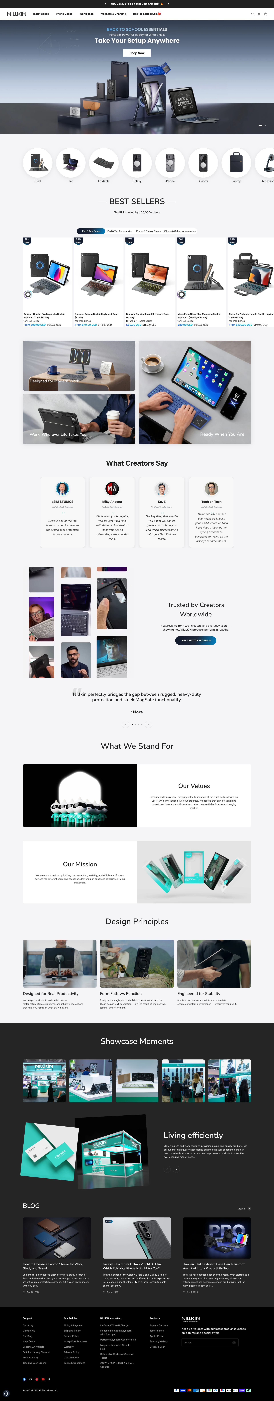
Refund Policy (71, 1336)
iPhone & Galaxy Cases (148, 231)
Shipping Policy (72, 1330)
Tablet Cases (41, 13)
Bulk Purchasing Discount (36, 1352)
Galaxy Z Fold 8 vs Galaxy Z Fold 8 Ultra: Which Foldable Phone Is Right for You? (132, 1266)
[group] (137, 77)
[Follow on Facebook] (24, 1379)
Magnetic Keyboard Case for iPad (115, 1347)
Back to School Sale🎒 (147, 13)
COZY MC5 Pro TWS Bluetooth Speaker (117, 1365)
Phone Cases (64, 13)
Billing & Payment (73, 1325)
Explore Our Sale (159, 1325)
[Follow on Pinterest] (36, 1379)
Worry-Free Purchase (75, 1341)
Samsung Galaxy (159, 1341)
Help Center (29, 1341)
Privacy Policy (71, 1352)
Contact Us (29, 1330)
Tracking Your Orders (34, 1362)
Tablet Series (157, 1330)
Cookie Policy (71, 1357)
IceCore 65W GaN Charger (114, 1325)
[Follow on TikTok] (49, 1379)
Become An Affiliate (33, 1346)
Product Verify (30, 1357)
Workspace (86, 13)
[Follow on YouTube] (43, 1379)
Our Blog (27, 1336)
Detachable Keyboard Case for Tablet (117, 1356)
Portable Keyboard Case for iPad (118, 1339)
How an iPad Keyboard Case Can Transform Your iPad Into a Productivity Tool (214, 1266)
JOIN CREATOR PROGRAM (196, 640)
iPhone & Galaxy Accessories (180, 231)
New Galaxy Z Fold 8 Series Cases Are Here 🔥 (137, 3)
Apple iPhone (157, 1336)
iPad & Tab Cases (91, 231)
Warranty (69, 1346)
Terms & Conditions (74, 1362)
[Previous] (105, 4)
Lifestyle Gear (157, 1346)
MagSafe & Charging (113, 13)
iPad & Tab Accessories (119, 231)
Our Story (28, 1325)
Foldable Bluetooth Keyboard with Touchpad (116, 1332)
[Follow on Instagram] (30, 1379)
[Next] (168, 4)
